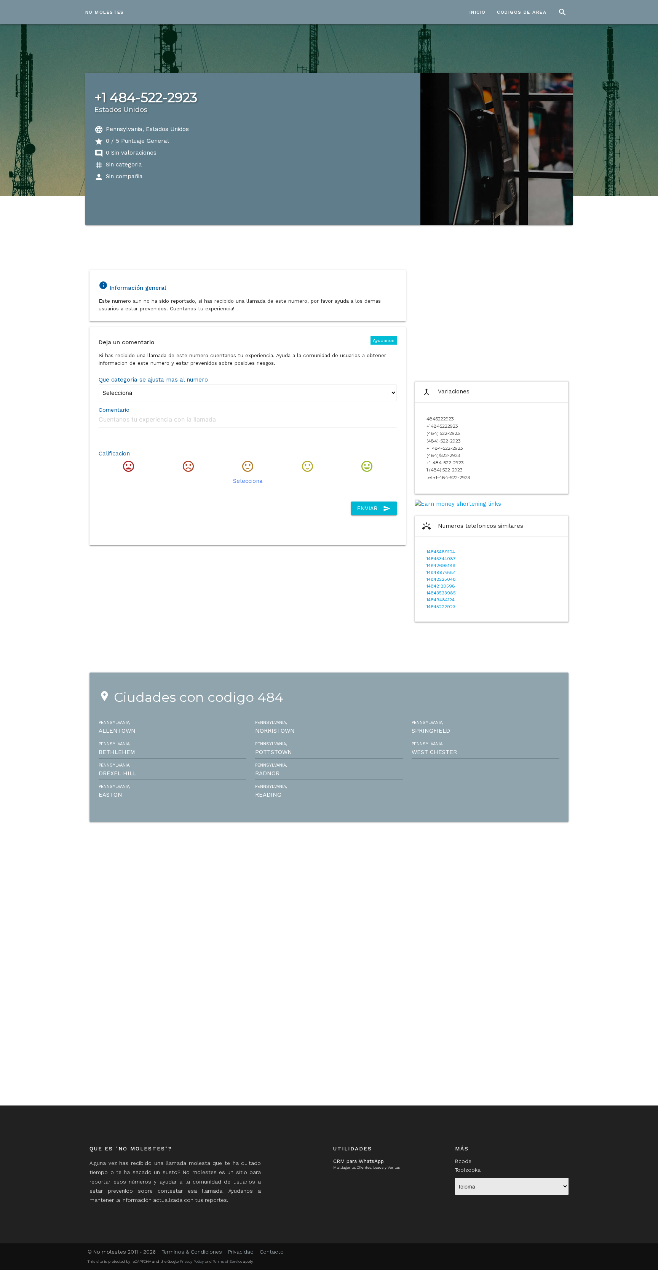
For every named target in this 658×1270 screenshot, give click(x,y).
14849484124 (440, 599)
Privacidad (241, 1252)
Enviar (374, 508)
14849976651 (440, 572)
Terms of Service (227, 1261)
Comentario (114, 409)
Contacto (272, 1252)
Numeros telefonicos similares (472, 526)
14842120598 (440, 586)
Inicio (478, 12)
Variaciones (446, 391)
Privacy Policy (192, 1261)
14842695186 (440, 565)
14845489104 (440, 551)
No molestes (104, 12)
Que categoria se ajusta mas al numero (153, 379)
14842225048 (441, 579)
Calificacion (114, 453)
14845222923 (440, 606)
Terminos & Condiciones (192, 1252)
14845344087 (441, 558)
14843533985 (441, 593)
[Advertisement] (492, 320)
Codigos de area (521, 12)
